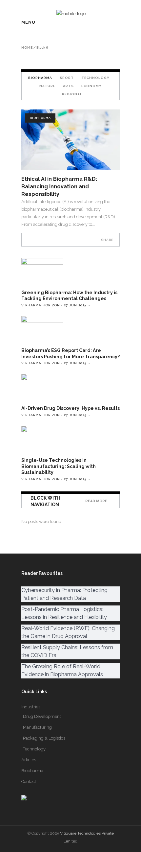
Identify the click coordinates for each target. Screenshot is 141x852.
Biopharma (40, 118)
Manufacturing (37, 727)
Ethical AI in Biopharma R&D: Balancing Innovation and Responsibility (59, 186)
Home (27, 47)
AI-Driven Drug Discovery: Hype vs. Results (70, 408)
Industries (30, 706)
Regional (72, 94)
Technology (95, 78)
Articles (28, 759)
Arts (68, 86)
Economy (91, 86)
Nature (47, 86)
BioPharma (40, 78)
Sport (67, 78)
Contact (28, 781)
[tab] (40, 78)
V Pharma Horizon (40, 305)
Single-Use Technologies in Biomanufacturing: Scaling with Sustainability (58, 466)
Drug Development (42, 716)
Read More (96, 501)
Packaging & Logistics (44, 738)
